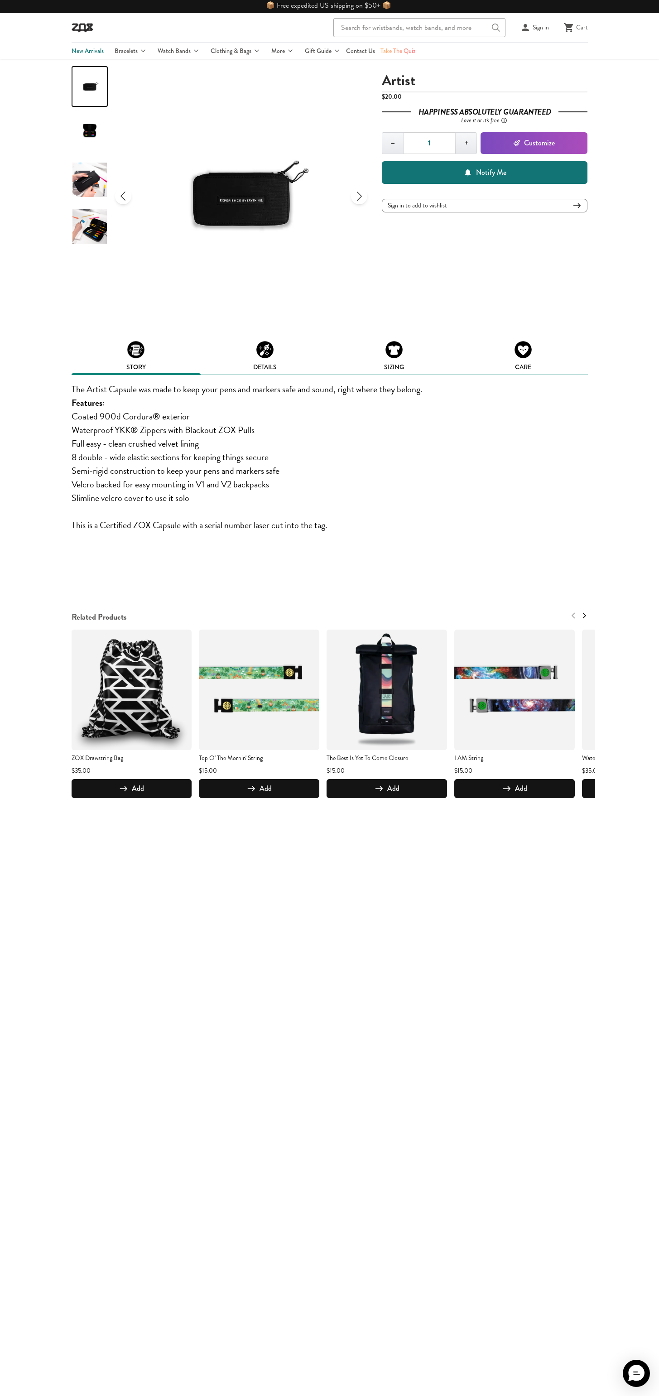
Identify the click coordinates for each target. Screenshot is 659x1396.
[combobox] (419, 27)
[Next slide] (359, 196)
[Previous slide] (123, 196)
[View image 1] (90, 86)
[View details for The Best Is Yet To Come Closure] (387, 690)
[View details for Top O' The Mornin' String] (259, 690)
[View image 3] (90, 179)
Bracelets (126, 50)
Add (138, 788)
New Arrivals (88, 50)
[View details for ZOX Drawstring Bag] (132, 690)
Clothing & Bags (231, 50)
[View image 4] (90, 226)
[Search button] (495, 27)
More (278, 50)
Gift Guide (318, 50)
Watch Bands (174, 50)
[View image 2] (90, 133)
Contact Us (360, 50)
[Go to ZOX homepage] (82, 28)
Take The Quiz (397, 50)
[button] (636, 1373)
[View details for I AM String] (514, 690)
